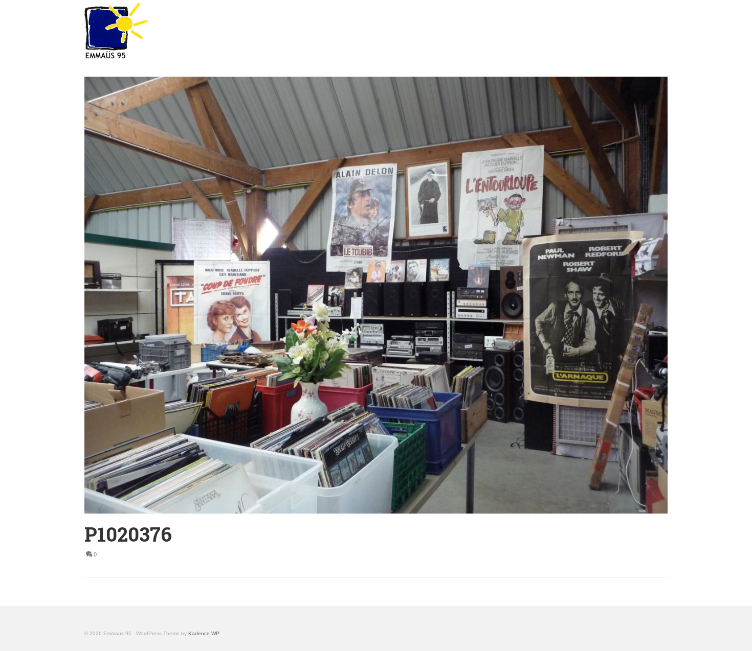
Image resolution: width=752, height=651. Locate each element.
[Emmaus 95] (176, 30)
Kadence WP (203, 633)
